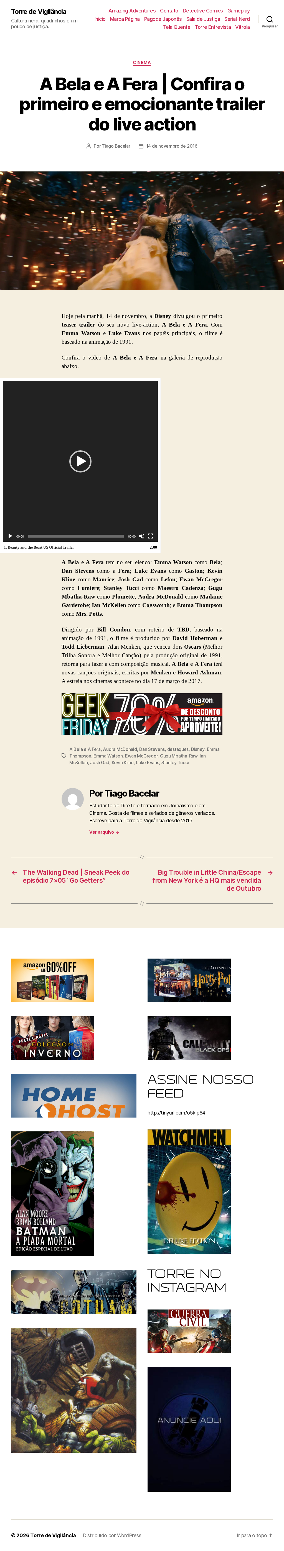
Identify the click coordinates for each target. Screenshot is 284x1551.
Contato (169, 11)
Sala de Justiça (203, 19)
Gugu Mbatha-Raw (178, 756)
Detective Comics (203, 11)
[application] (80, 461)
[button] (80, 461)
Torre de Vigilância (38, 11)
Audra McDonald (120, 749)
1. (39, 547)
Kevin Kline (123, 762)
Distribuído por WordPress (112, 1535)
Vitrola (242, 27)
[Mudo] (141, 536)
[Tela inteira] (150, 536)
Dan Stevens (152, 749)
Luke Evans (147, 762)
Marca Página (125, 19)
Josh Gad (99, 762)
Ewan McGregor (141, 756)
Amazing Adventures (132, 11)
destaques (178, 749)
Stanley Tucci (175, 762)
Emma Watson (108, 756)
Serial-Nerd (237, 19)
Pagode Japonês (163, 19)
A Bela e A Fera (85, 749)
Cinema (142, 62)
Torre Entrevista (213, 27)
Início (100, 19)
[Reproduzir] (10, 536)
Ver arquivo (104, 832)
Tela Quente (177, 27)
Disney (197, 749)
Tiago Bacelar (116, 146)
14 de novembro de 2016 (171, 146)
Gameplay (238, 11)
